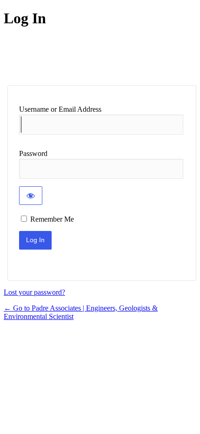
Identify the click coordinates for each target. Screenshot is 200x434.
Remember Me (52, 219)
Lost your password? (34, 292)
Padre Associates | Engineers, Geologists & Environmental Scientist (79, 56)
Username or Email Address (60, 109)
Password (33, 153)
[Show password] (30, 195)
